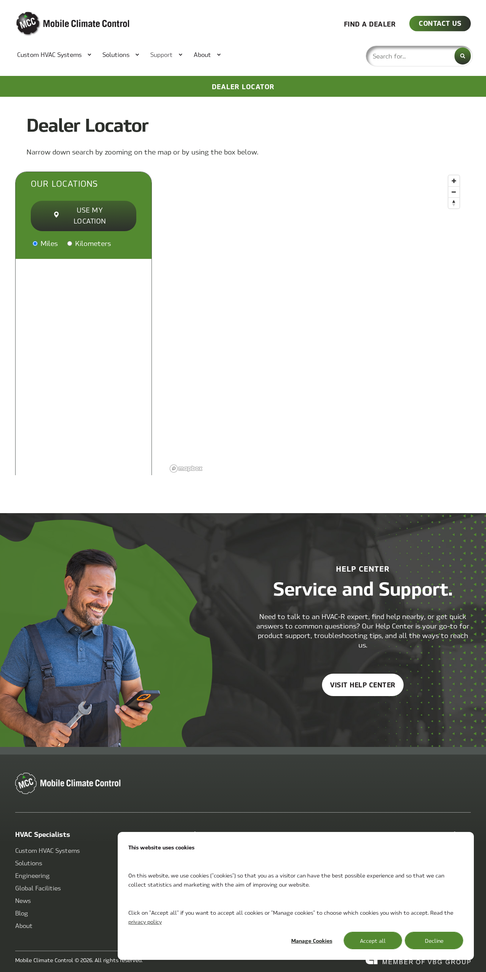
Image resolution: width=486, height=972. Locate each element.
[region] (315, 323)
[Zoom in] (453, 180)
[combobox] (419, 56)
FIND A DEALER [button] (370, 23)
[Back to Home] (60, 24)
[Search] (462, 56)
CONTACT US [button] (440, 23)
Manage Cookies (311, 940)
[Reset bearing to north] (453, 202)
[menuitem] (50, 54)
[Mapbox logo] (186, 468)
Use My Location (90, 215)
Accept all (373, 940)
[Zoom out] (453, 191)
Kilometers (92, 243)
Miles (48, 243)
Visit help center (363, 684)
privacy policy (145, 921)
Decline (434, 940)
